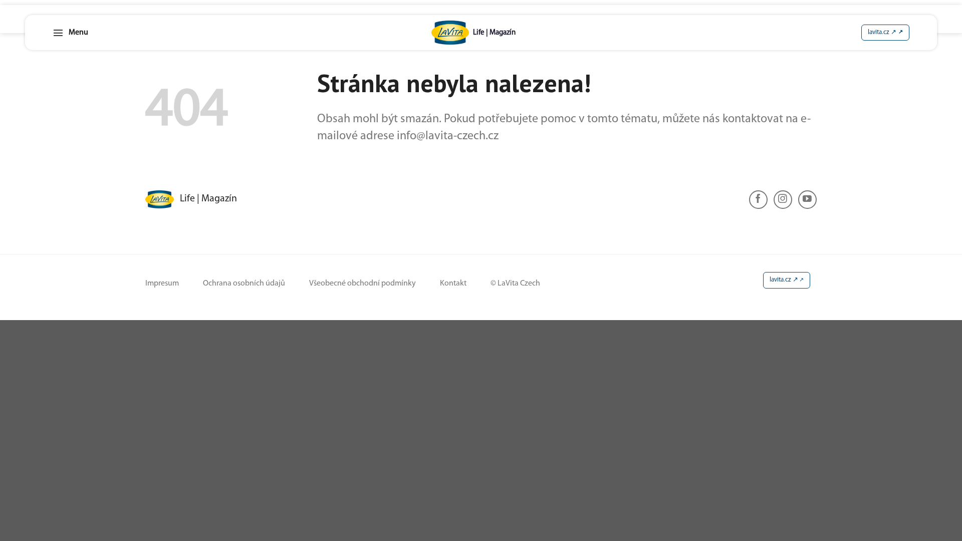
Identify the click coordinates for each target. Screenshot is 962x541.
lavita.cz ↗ (784, 280)
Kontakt (453, 284)
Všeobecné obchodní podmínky (362, 284)
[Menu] (70, 32)
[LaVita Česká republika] (473, 33)
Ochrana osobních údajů (244, 284)
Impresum (162, 284)
